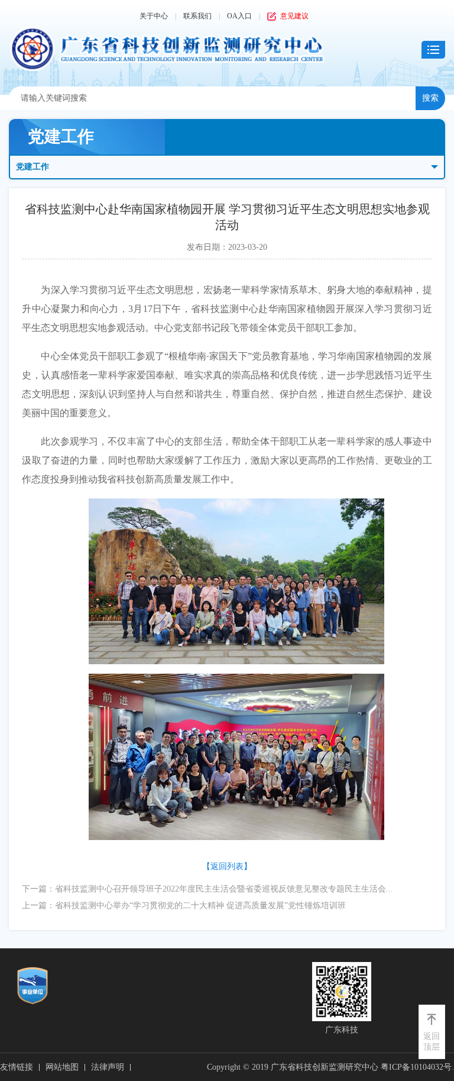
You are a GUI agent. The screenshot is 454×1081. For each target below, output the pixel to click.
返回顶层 (431, 1041)
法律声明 (107, 1067)
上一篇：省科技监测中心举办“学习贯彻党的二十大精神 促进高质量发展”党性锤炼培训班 (184, 905)
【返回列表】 (227, 866)
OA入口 (239, 16)
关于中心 (154, 16)
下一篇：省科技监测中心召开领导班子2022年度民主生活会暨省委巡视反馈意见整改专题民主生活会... (207, 888)
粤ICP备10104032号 (416, 1067)
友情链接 (16, 1067)
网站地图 (62, 1067)
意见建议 (294, 16)
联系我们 (197, 16)
